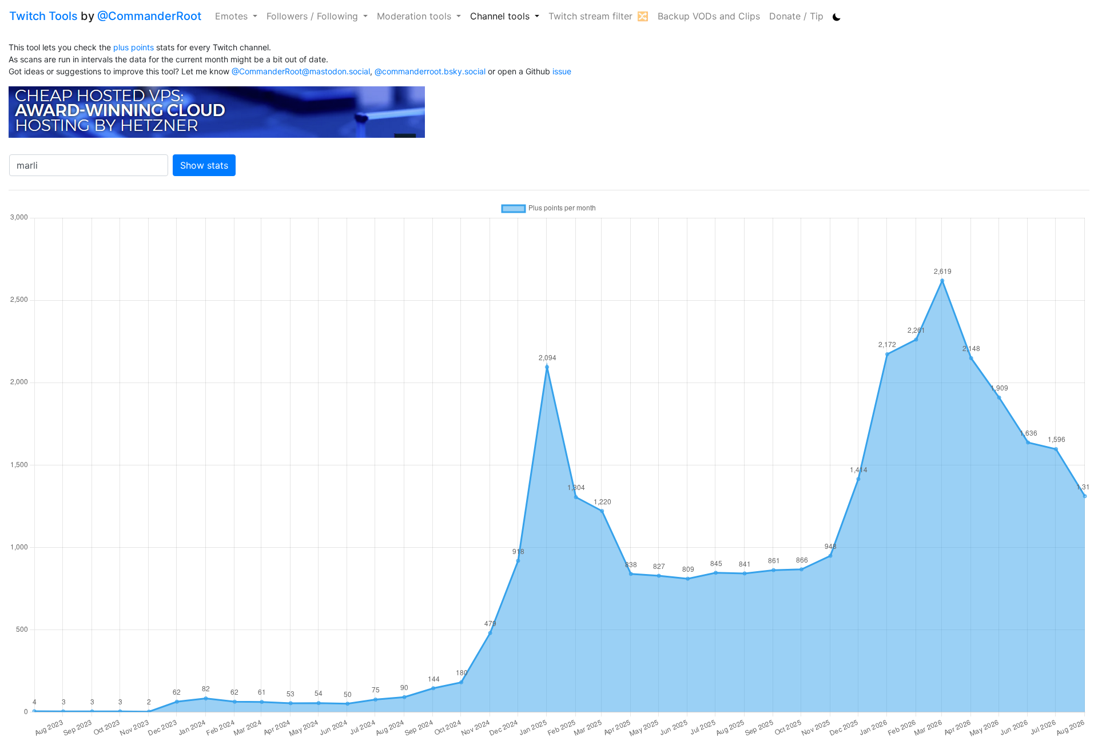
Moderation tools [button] (415, 16)
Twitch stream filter (590, 16)
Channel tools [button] (501, 16)
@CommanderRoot (149, 16)
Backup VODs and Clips (709, 16)
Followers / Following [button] (313, 16)
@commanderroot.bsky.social (430, 71)
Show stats (204, 165)
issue (561, 71)
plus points (133, 47)
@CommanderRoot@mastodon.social (301, 71)
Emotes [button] (232, 16)
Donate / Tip (796, 16)
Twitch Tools (43, 16)
